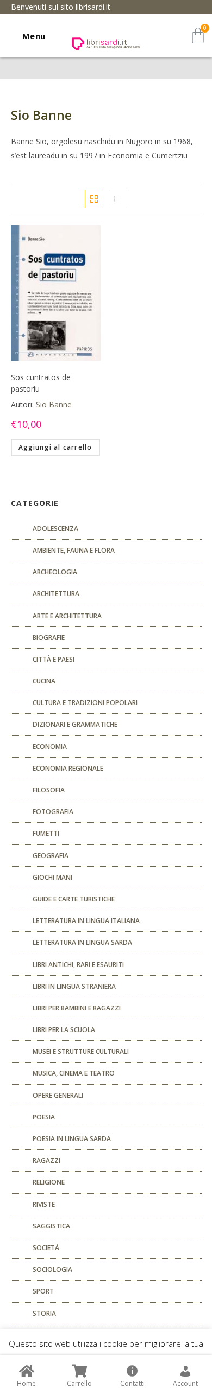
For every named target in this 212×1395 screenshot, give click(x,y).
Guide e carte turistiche (74, 899)
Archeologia (55, 572)
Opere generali (58, 1095)
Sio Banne (54, 404)
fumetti (46, 833)
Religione (49, 1182)
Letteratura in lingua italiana (86, 920)
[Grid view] (94, 199)
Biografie (49, 637)
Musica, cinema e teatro (74, 1073)
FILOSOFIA (49, 790)
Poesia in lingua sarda (72, 1138)
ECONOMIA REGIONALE (68, 768)
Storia (44, 1313)
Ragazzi (46, 1160)
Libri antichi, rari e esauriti (78, 964)
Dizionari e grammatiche (75, 724)
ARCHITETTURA (56, 593)
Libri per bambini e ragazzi (77, 1008)
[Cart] (198, 35)
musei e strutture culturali (81, 1051)
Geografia (50, 855)
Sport (43, 1291)
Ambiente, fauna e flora (74, 550)
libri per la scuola (64, 1029)
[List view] (118, 199)
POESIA (44, 1117)
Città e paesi (53, 659)
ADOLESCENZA (55, 528)
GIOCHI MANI (52, 877)
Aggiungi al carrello (55, 447)
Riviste (44, 1204)
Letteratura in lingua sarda (82, 942)
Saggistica (51, 1226)
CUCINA (44, 681)
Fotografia (53, 811)
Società (46, 1247)
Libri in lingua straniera (74, 986)
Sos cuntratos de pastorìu (41, 383)
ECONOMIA (50, 746)
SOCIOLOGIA (52, 1269)
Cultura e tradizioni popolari (85, 702)
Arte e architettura (67, 615)
